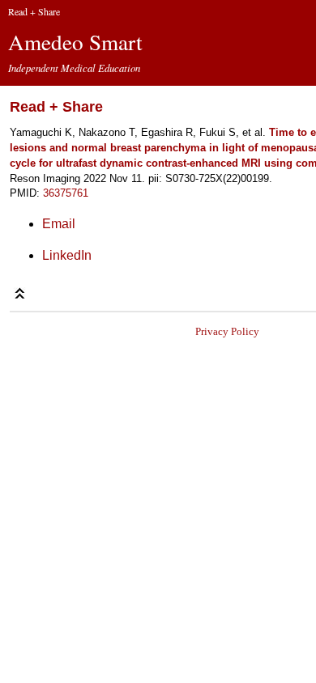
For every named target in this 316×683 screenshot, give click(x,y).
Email (58, 224)
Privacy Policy (227, 331)
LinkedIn (67, 255)
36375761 (65, 193)
